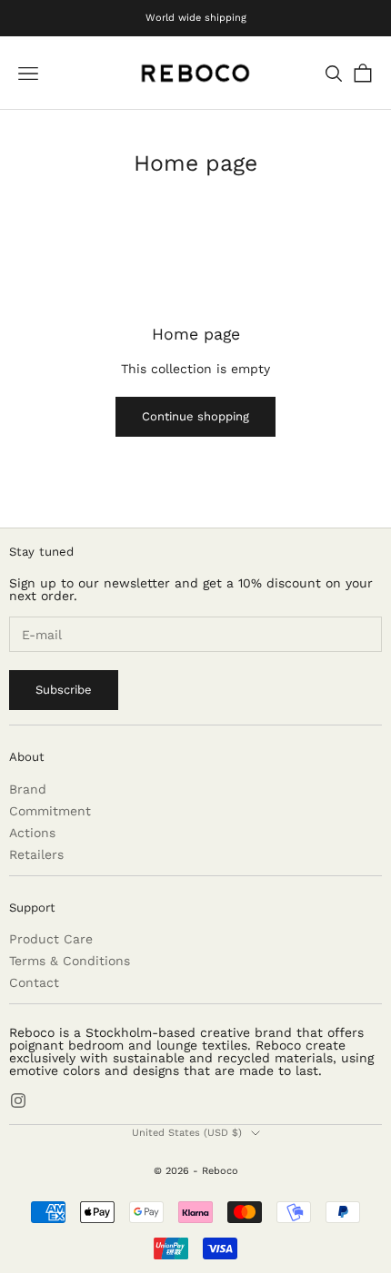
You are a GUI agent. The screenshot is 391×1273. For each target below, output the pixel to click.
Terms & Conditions (69, 960)
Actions (32, 832)
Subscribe (63, 689)
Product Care (51, 939)
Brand (27, 789)
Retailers (36, 854)
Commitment (50, 811)
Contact (34, 982)
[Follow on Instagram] (18, 1100)
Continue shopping (195, 416)
